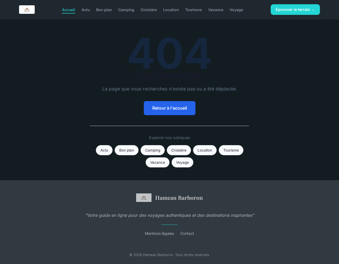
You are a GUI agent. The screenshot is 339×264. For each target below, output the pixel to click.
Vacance (215, 9)
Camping (126, 9)
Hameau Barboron (179, 197)
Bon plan (104, 9)
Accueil (68, 9)
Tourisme (193, 9)
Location (171, 9)
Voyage (236, 9)
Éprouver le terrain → (295, 9)
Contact (187, 233)
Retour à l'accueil (169, 108)
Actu (86, 9)
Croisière (149, 9)
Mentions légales (159, 233)
